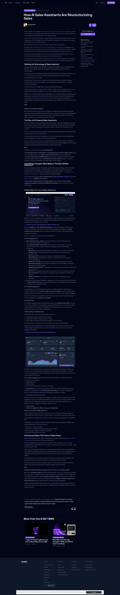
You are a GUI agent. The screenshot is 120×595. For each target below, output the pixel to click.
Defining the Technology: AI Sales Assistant (87, 43)
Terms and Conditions (90, 569)
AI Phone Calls (47, 569)
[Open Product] (13, 2)
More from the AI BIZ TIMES (86, 58)
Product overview (48, 564)
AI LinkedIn (46, 572)
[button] (30, 10)
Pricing (45, 579)
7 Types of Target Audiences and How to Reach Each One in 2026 (88, 60)
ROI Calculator (61, 567)
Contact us (74, 567)
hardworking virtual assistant (40, 98)
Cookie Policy (88, 564)
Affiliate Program (63, 574)
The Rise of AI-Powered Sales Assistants (87, 47)
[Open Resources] (20, 2)
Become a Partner (76, 569)
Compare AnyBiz (62, 572)
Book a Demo (47, 582)
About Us (74, 564)
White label (46, 577)
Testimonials (61, 569)
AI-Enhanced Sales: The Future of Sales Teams (87, 55)
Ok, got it (94, 592)
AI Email (46, 567)
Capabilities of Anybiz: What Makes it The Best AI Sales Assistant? (87, 51)
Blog (59, 564)
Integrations (47, 574)
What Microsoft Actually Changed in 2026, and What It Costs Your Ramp (87, 65)
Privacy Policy (88, 567)
